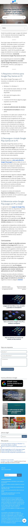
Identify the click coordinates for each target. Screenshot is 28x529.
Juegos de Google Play (18, 207)
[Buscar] (23, 17)
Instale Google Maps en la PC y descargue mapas (13, 449)
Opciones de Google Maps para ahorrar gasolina (21, 288)
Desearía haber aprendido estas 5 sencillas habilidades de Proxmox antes (10, 493)
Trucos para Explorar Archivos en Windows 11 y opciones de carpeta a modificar (12, 444)
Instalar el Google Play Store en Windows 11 (12, 451)
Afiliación (3, 468)
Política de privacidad (6, 469)
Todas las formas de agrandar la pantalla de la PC (13, 452)
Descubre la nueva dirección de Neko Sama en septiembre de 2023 (7, 288)
